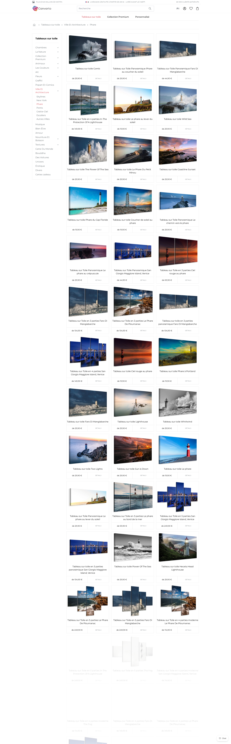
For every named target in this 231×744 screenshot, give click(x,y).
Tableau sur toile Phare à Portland (177, 371)
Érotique (40, 166)
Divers (38, 170)
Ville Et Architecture (75, 24)
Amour (39, 133)
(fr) (177, 8)
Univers (39, 161)
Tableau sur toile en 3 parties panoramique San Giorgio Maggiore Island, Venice (88, 569)
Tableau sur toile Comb (87, 68)
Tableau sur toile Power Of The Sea (132, 566)
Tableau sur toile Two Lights (88, 469)
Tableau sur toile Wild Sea (177, 119)
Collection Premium (118, 17)
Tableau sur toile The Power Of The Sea (87, 169)
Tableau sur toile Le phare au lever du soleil (133, 121)
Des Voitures (42, 157)
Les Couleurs (42, 68)
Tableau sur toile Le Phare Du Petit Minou (132, 171)
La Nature (40, 52)
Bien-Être (40, 128)
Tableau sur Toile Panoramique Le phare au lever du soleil (88, 518)
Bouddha (40, 153)
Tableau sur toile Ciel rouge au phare (132, 371)
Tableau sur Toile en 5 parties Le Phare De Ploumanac (88, 622)
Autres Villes (43, 119)
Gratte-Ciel (42, 111)
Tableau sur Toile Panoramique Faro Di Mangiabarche (177, 70)
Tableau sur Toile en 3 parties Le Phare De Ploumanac (132, 322)
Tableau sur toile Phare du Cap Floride (88, 220)
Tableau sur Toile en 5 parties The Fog (133, 670)
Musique (40, 124)
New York (41, 100)
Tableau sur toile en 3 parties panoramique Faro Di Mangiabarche (177, 322)
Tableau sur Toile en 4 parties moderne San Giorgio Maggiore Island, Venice (177, 672)
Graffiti (38, 80)
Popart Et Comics (44, 85)
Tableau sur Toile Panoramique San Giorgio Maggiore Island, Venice (132, 272)
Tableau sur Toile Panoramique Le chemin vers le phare (177, 221)
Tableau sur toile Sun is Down (132, 469)
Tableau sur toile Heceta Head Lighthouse (177, 568)
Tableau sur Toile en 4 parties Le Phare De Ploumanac (177, 722)
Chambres (41, 47)
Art (37, 72)
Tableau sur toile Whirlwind (177, 421)
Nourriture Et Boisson (42, 139)
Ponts (39, 108)
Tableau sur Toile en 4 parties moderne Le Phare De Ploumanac (177, 622)
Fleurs (38, 76)
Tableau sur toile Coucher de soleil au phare (132, 221)
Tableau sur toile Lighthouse (133, 421)
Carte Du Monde (44, 149)
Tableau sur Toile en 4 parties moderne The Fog (87, 722)
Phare (93, 24)
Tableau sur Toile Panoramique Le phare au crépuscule (88, 272)
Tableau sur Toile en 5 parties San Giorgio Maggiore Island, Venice (177, 518)
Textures (40, 144)
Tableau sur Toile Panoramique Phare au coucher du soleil (132, 70)
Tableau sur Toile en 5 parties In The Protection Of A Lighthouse (88, 672)
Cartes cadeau (43, 174)
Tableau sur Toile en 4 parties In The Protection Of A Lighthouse (88, 121)
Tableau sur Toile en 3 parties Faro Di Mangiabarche (87, 322)
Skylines (40, 96)
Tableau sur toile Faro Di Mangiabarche (87, 421)
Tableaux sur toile (91, 17)
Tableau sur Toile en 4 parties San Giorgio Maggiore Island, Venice (87, 373)
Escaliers (41, 115)
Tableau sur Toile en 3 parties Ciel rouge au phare (177, 272)
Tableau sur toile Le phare (177, 469)
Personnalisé (142, 17)
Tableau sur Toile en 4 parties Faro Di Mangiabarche (132, 722)
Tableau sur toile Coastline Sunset (177, 169)
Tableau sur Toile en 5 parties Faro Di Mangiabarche (132, 622)
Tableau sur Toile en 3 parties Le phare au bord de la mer (132, 518)
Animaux (40, 63)
